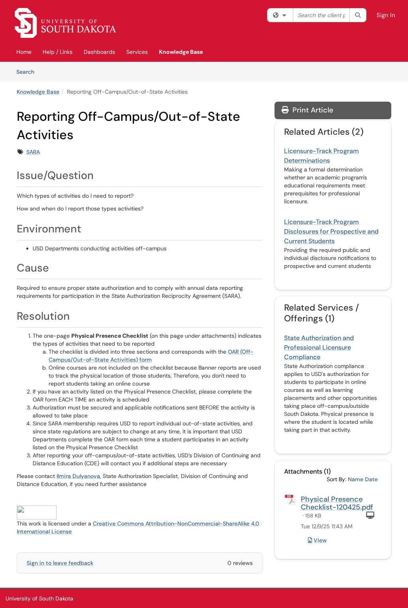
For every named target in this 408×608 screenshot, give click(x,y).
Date (371, 479)
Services (137, 51)
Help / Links (58, 51)
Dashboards (99, 51)
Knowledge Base (181, 51)
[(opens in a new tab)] (65, 23)
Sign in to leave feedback (60, 563)
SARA (33, 151)
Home (23, 51)
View (320, 540)
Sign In (386, 15)
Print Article (311, 110)
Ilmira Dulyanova (78, 476)
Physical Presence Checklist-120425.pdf (337, 503)
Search (28, 71)
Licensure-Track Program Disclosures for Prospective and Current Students (331, 231)
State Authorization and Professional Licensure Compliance (319, 347)
